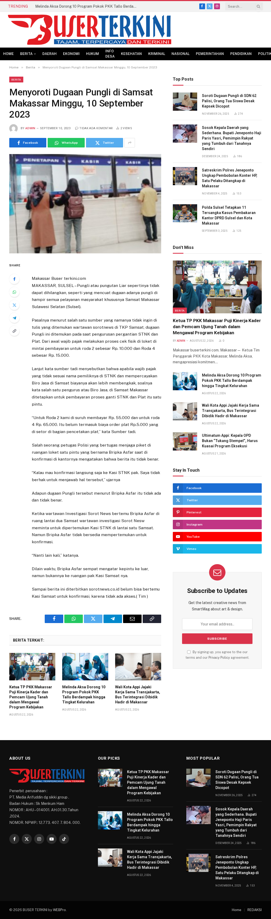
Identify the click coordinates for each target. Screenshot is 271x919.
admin (30, 128)
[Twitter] (14, 305)
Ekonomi (71, 54)
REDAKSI (254, 910)
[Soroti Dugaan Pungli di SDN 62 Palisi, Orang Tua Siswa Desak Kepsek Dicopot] (185, 101)
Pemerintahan (210, 54)
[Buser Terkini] (89, 30)
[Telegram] (14, 318)
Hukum (92, 54)
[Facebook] (14, 279)
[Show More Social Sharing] (129, 142)
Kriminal (156, 54)
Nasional (180, 54)
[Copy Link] (14, 331)
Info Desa (110, 53)
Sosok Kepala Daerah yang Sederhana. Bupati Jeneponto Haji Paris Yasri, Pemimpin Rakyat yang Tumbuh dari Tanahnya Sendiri (231, 138)
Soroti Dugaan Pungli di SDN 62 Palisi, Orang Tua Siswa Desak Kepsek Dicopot (229, 101)
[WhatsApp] (14, 292)
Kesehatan (131, 54)
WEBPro (59, 910)
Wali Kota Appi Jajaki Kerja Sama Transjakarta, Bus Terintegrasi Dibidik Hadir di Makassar (137, 694)
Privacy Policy (219, 658)
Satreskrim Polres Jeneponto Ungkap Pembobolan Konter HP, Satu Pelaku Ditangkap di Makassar (229, 178)
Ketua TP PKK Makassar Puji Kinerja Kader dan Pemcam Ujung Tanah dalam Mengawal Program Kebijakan (30, 697)
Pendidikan (241, 54)
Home (8, 54)
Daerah (49, 54)
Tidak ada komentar (96, 128)
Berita (26, 54)
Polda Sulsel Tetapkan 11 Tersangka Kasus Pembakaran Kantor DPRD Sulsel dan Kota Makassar (229, 215)
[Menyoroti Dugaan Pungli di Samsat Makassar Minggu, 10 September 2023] (85, 203)
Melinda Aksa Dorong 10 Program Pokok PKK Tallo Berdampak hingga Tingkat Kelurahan (88, 6)
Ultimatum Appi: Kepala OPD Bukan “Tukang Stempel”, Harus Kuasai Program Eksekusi (230, 440)
